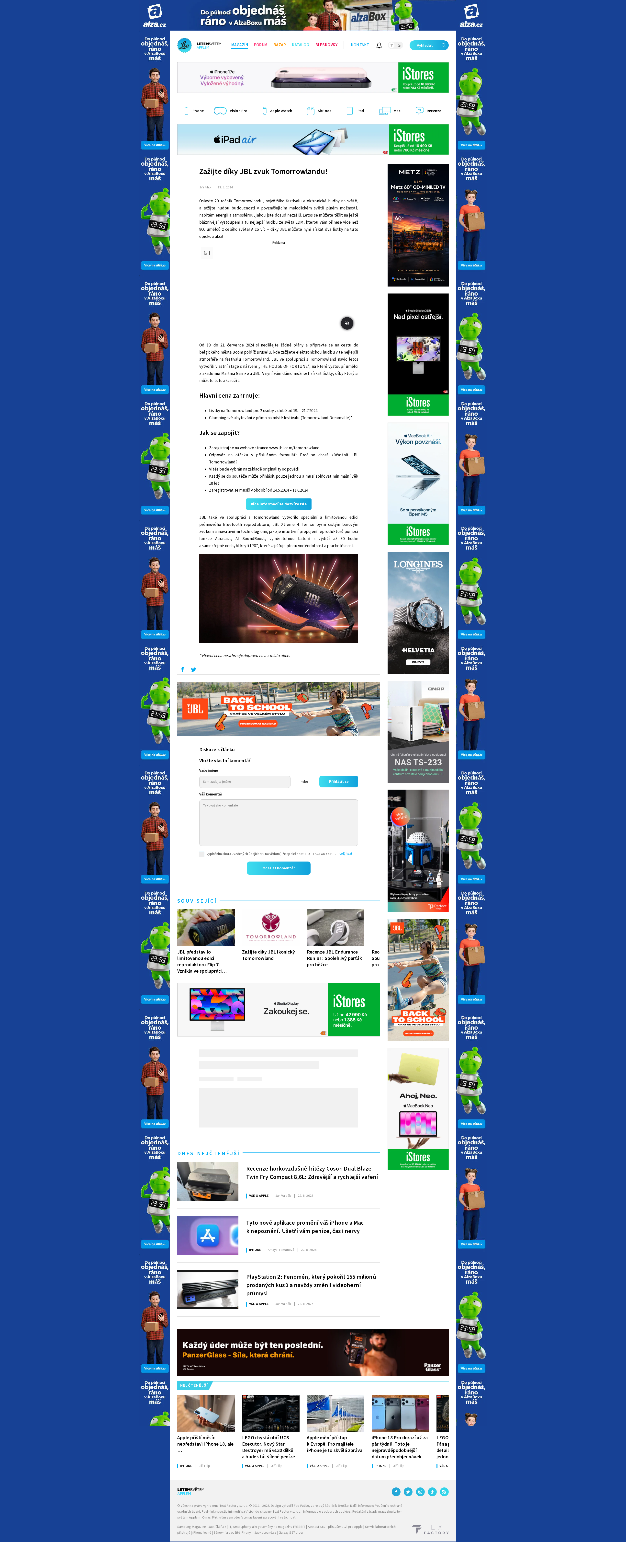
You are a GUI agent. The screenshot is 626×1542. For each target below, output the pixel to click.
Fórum (261, 45)
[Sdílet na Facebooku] (182, 670)
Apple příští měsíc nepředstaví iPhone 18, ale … (205, 1444)
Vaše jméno (208, 770)
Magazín (239, 45)
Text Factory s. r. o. (233, 1505)
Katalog (300, 45)
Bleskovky (326, 45)
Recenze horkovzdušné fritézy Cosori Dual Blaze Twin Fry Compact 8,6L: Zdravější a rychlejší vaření (312, 1173)
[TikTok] (432, 1491)
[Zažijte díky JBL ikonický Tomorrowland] (271, 927)
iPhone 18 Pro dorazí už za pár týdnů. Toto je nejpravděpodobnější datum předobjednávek (400, 1447)
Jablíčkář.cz (217, 1526)
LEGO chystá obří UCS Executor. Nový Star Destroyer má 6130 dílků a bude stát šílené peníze (268, 1447)
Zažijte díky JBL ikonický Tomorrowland (268, 955)
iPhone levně (201, 1532)
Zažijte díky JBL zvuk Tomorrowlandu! (263, 171)
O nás (206, 1517)
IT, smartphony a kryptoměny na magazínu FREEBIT (267, 1526)
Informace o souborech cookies (327, 1511)
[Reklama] (154, 15)
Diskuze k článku (217, 749)
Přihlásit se (338, 781)
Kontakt (360, 45)
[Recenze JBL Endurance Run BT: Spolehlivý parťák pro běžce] (335, 927)
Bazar (280, 45)
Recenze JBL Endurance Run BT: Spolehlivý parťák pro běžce (334, 958)
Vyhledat (425, 45)
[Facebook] (396, 1491)
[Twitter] (408, 1491)
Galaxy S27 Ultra (291, 1532)
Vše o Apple (258, 1196)
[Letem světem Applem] (199, 45)
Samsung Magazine (191, 1526)
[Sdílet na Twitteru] (193, 670)
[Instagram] (420, 1491)
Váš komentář (210, 794)
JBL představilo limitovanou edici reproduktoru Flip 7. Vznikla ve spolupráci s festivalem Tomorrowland (199, 961)
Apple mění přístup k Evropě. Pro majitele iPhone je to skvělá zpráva (334, 1444)
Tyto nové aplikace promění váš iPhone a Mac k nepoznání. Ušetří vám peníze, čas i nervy (305, 1227)
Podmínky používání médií (221, 1511)
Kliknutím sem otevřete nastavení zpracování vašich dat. (254, 1517)
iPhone (255, 1250)
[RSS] (444, 1491)
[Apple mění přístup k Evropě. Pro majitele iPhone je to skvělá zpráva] (335, 1413)
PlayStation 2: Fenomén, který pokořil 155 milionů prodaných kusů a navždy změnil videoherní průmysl (311, 1284)
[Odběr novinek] (379, 46)
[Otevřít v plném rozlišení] (278, 600)
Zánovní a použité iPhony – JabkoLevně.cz (244, 1532)
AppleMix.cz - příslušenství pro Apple (335, 1526)
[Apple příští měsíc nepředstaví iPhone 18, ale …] (206, 1413)
